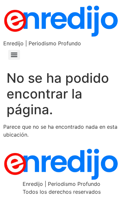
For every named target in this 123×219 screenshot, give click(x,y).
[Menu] (14, 55)
